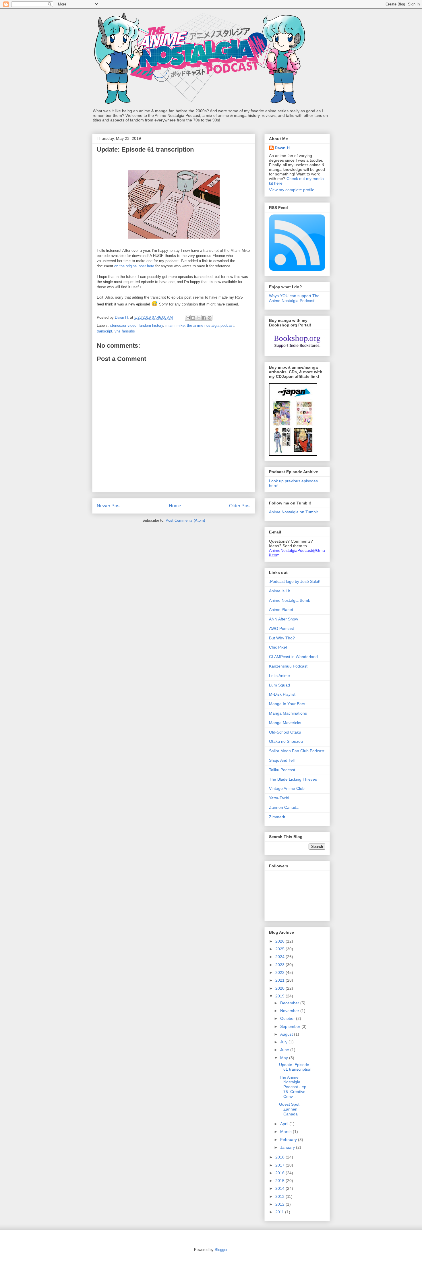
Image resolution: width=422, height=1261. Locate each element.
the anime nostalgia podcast (210, 325)
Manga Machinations (288, 713)
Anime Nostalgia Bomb (289, 600)
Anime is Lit (279, 591)
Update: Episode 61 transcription (295, 1067)
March (286, 1131)
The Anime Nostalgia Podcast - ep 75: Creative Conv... (292, 1087)
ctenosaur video (123, 325)
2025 (280, 949)
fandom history (151, 325)
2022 (280, 972)
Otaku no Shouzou (286, 741)
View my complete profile (291, 189)
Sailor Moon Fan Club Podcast (296, 751)
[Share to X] (199, 318)
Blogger (221, 1250)
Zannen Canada (284, 807)
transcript (104, 331)
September (290, 1026)
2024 (280, 956)
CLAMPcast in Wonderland (293, 656)
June (285, 1049)
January (288, 1147)
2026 (280, 941)
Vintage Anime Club (287, 788)
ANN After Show (283, 619)
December (290, 1003)
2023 (280, 964)
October (288, 1018)
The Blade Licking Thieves (293, 779)
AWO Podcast (281, 628)
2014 (280, 1188)
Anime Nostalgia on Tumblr (293, 512)
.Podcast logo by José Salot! (294, 581)
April (284, 1123)
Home (175, 505)
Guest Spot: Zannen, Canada (290, 1109)
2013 (280, 1196)
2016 (280, 1173)
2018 (280, 1157)
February (289, 1139)
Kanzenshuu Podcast (288, 666)
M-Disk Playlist (282, 694)
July (284, 1042)
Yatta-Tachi (279, 798)
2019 (280, 996)
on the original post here (134, 266)
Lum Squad (279, 685)
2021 (280, 980)
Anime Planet (281, 609)
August (287, 1034)
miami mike (175, 325)
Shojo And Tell (282, 760)
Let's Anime (279, 675)
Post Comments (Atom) (185, 520)
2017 (280, 1165)
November (290, 1010)
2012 (280, 1204)
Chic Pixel (278, 647)
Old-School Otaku (285, 732)
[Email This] (188, 318)
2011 (280, 1212)
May (284, 1057)
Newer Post (109, 505)
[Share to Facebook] (204, 318)
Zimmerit (277, 817)
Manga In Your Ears (287, 703)
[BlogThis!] (193, 318)
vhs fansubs (125, 331)
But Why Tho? (282, 638)
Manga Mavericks (285, 722)
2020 (280, 988)
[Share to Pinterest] (209, 318)
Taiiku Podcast (282, 769)
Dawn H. (283, 148)
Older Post (240, 505)
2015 (280, 1180)
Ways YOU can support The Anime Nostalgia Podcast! (294, 298)
